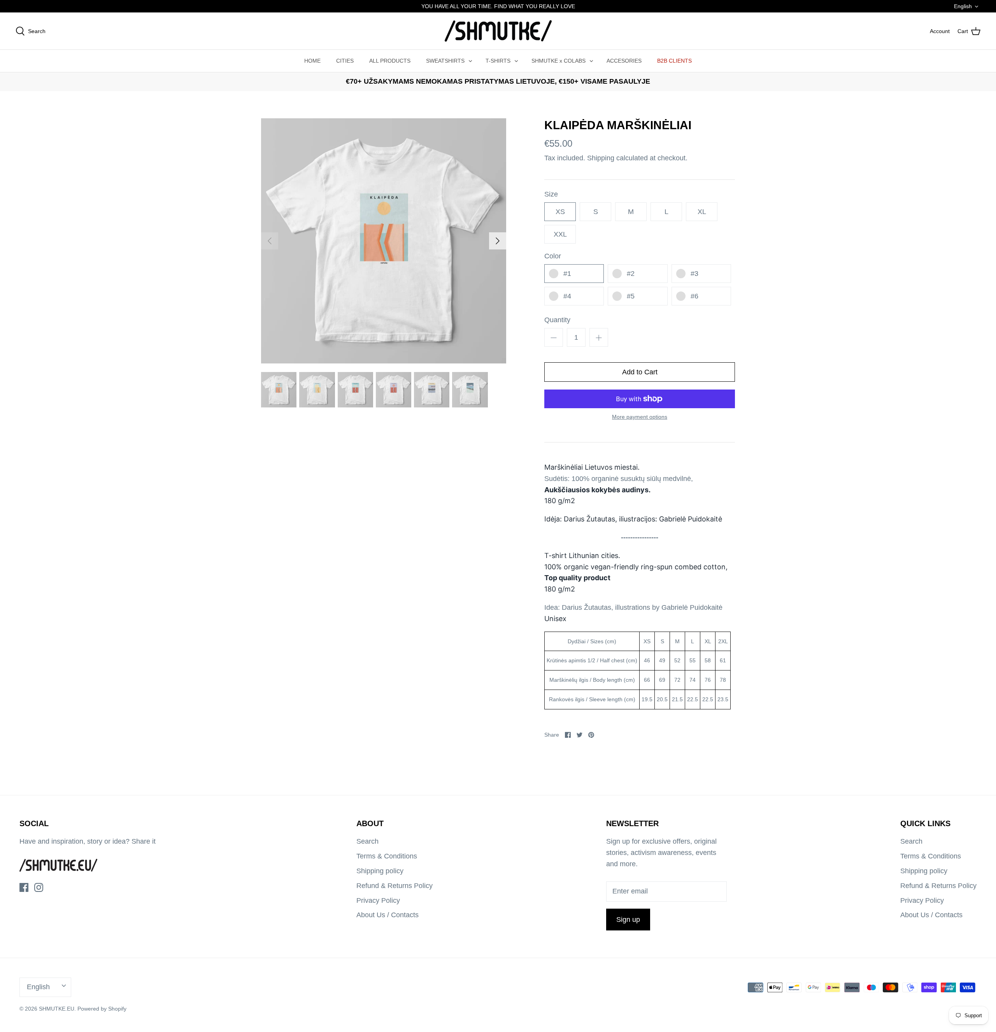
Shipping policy (379, 871)
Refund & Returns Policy (394, 886)
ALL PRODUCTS (389, 61)
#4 (567, 296)
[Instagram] (38, 887)
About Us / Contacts (387, 915)
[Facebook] (23, 887)
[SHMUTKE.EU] (498, 31)
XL (702, 212)
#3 (694, 273)
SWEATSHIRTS (445, 61)
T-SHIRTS (498, 61)
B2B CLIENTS (674, 61)
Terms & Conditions (386, 856)
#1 (567, 273)
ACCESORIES (624, 61)
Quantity (557, 320)
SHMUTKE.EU (56, 1009)
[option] (383, 240)
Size (551, 194)
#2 (631, 273)
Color (552, 256)
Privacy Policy (378, 900)
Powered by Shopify (101, 1009)
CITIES (345, 61)
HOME (312, 61)
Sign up (628, 919)
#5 (631, 296)
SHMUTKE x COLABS (558, 61)
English (963, 6)
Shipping (600, 158)
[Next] (497, 240)
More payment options (639, 417)
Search (367, 841)
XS (560, 212)
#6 (694, 296)
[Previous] (269, 240)
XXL (560, 234)
